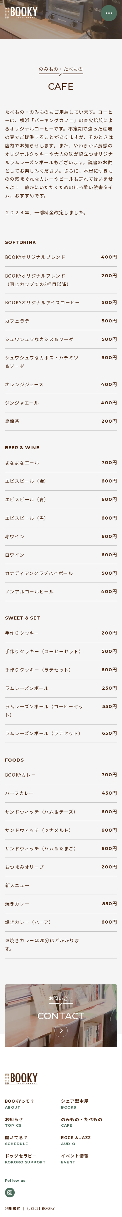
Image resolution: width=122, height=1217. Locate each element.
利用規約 (13, 1208)
